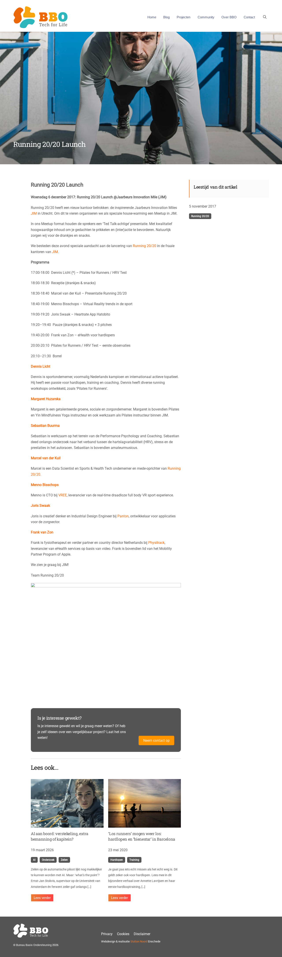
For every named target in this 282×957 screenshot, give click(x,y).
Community (206, 17)
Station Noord (138, 941)
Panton (123, 516)
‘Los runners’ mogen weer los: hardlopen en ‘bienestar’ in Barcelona (141, 836)
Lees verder (42, 898)
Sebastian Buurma (45, 426)
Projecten (183, 17)
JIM (34, 213)
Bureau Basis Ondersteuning (34, 945)
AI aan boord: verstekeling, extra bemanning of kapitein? (59, 836)
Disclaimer (142, 934)
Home (151, 17)
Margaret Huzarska (46, 399)
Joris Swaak (40, 505)
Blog (166, 17)
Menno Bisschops (45, 485)
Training (134, 859)
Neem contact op (156, 740)
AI (34, 859)
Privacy (107, 934)
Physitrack (156, 543)
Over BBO (229, 17)
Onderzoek (48, 859)
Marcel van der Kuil (46, 458)
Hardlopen (116, 859)
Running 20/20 (144, 246)
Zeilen (64, 859)
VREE (62, 495)
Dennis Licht (40, 366)
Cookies (123, 934)
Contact (249, 17)
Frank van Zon (42, 532)
